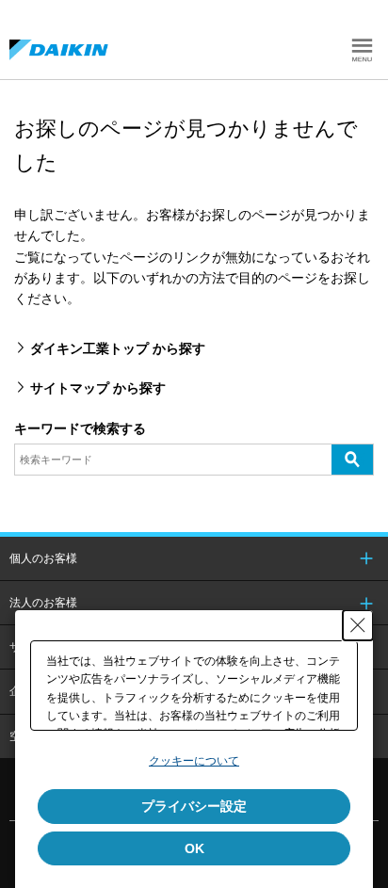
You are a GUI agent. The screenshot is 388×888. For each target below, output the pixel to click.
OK (194, 848)
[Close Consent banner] (358, 625)
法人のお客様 (43, 602)
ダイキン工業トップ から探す (117, 348)
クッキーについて (194, 760)
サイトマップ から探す (98, 388)
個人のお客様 (43, 558)
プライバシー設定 (194, 806)
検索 (352, 458)
